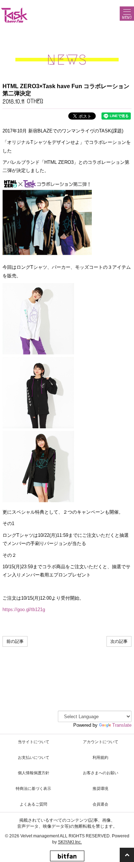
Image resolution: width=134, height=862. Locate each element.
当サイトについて (33, 742)
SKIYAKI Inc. (70, 842)
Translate (121, 725)
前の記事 (15, 641)
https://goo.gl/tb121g (24, 609)
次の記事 (119, 641)
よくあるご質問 (33, 804)
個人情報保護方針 (33, 773)
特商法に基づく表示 (33, 788)
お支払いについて (33, 757)
